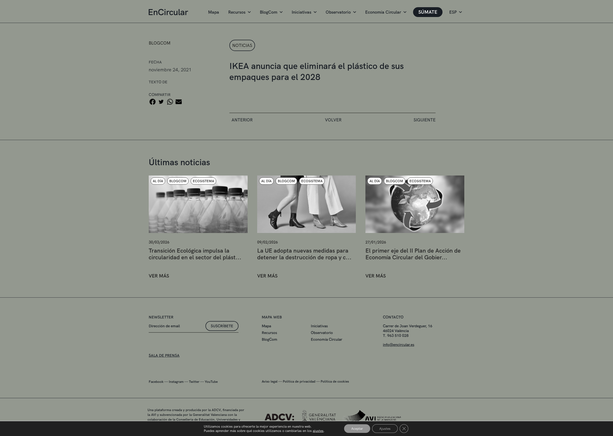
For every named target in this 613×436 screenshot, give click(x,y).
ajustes (318, 431)
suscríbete (222, 325)
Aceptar (357, 428)
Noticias (242, 45)
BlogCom (268, 12)
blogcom (159, 43)
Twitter (194, 381)
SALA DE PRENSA (164, 355)
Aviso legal (270, 381)
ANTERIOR (242, 120)
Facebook (156, 381)
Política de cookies (335, 381)
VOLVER (333, 120)
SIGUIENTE (425, 120)
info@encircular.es (398, 344)
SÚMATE (427, 12)
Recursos (236, 12)
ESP (453, 12)
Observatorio (338, 12)
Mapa (213, 12)
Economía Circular (383, 12)
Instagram (176, 381)
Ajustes (385, 428)
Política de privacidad (299, 381)
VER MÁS (159, 276)
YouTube (211, 381)
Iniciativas (301, 12)
